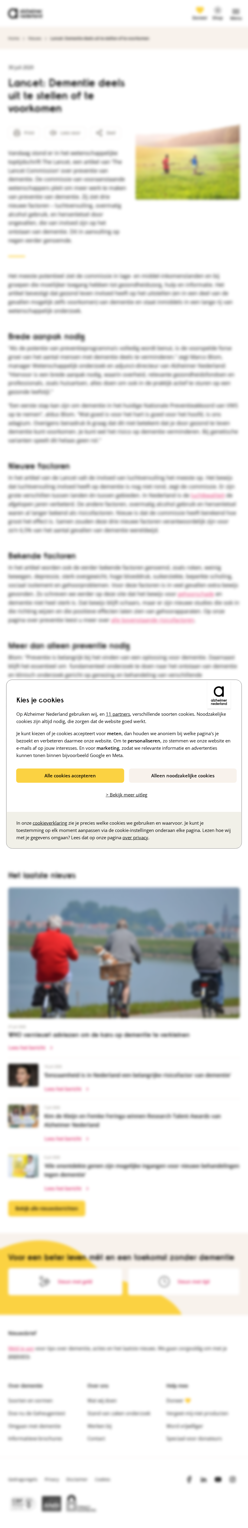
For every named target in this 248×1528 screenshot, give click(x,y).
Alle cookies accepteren (70, 775)
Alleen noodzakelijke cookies (182, 775)
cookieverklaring (50, 823)
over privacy (135, 837)
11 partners (118, 714)
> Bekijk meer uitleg (126, 795)
